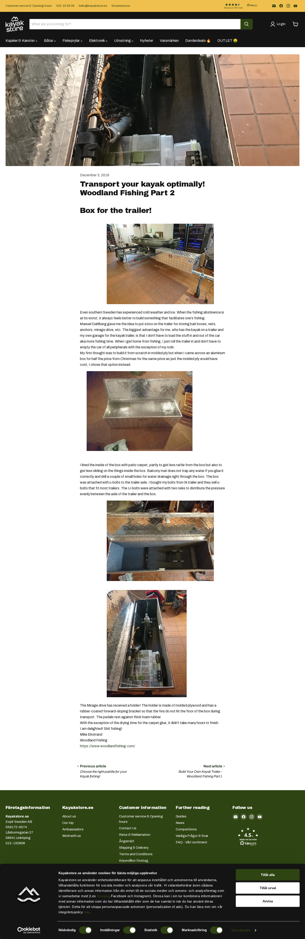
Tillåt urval (268, 888)
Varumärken (169, 40)
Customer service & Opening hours (29, 5)
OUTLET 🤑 (227, 40)
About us (69, 816)
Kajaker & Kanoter (21, 40)
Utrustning (123, 40)
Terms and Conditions (135, 854)
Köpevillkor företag (133, 860)
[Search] (246, 24)
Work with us (71, 836)
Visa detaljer (241, 930)
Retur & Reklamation (134, 834)
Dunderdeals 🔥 (198, 40)
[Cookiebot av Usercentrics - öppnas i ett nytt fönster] (28, 930)
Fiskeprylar (72, 40)
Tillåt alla (268, 875)
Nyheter (146, 40)
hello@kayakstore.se (93, 5)
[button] (237, 6)
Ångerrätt (126, 841)
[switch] (129, 930)
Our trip (68, 823)
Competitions (186, 829)
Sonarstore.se (120, 5)
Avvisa (268, 901)
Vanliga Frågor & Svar (192, 836)
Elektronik (97, 40)
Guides (181, 816)
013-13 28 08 (65, 5)
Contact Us (127, 828)
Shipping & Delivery (134, 847)
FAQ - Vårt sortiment (191, 842)
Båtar (49, 40)
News (180, 823)
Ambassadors (73, 829)
